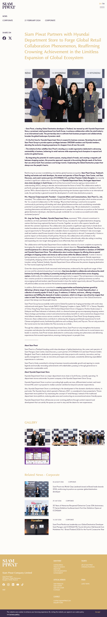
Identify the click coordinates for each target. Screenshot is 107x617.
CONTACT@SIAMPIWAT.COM (62, 601)
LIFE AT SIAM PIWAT (87, 565)
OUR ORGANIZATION (60, 571)
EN (100, 4)
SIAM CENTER (58, 586)
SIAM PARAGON (58, 584)
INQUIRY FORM (58, 603)
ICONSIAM (57, 590)
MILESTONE (57, 569)
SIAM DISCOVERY (59, 588)
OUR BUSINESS (58, 565)
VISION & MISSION (59, 567)
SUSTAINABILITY (58, 573)
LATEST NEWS (85, 584)
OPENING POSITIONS (88, 567)
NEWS (5, 16)
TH (103, 4)
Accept (97, 612)
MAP (4, 589)
